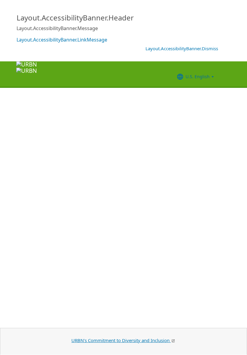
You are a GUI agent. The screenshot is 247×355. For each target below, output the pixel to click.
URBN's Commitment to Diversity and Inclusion (121, 340)
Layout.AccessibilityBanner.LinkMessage (62, 39)
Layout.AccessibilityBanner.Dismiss (181, 48)
